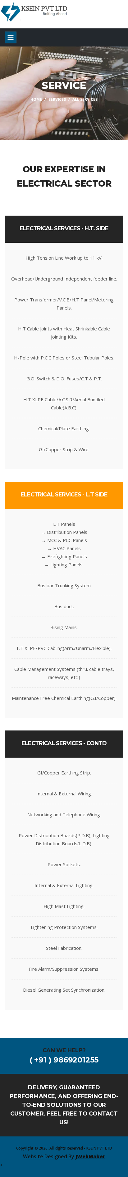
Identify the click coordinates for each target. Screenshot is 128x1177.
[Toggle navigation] (10, 37)
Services (57, 99)
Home (36, 99)
